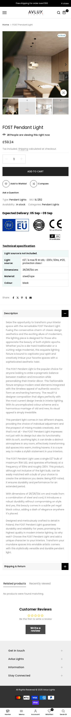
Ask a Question (10, 192)
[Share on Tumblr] (26, 297)
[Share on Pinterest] (22, 297)
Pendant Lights (17, 199)
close (66, 3)
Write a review (35, 629)
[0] (64, 12)
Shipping (23, 149)
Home (5, 24)
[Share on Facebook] (13, 297)
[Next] (63, 64)
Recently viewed (40, 583)
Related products (14, 583)
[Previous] (7, 64)
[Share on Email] (30, 297)
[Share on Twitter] (17, 297)
